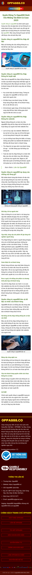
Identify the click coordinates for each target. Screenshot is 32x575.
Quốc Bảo (16, 487)
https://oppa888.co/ (15, 484)
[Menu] (3, 3)
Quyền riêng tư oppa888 (8, 24)
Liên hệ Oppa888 (19, 167)
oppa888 (6, 33)
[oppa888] (16, 3)
